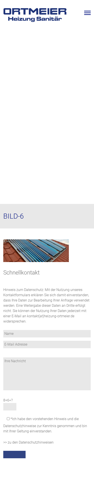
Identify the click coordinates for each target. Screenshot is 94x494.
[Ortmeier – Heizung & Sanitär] (35, 21)
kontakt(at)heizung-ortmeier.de (50, 316)
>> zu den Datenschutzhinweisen (28, 442)
